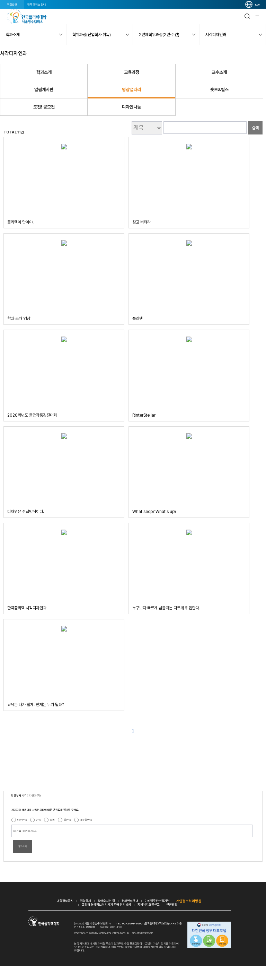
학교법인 (12, 4)
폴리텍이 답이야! (20, 222)
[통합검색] (247, 16)
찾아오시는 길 (106, 901)
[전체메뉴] (256, 16)
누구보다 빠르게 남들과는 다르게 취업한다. (166, 608)
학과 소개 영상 (18, 318)
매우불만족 (86, 819)
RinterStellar (144, 415)
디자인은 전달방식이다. (25, 511)
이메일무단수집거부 (157, 901)
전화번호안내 (130, 901)
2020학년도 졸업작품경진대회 (32, 415)
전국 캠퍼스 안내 (36, 4)
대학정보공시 (65, 901)
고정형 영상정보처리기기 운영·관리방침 (106, 904)
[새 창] (209, 935)
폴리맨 (137, 318)
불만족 (67, 819)
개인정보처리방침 (188, 901)
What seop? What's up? (154, 511)
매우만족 (22, 819)
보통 (52, 819)
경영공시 (85, 901)
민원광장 (171, 904)
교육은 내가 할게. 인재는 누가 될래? (35, 704)
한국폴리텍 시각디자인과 (26, 608)
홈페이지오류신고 (149, 904)
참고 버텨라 (141, 222)
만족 (38, 819)
